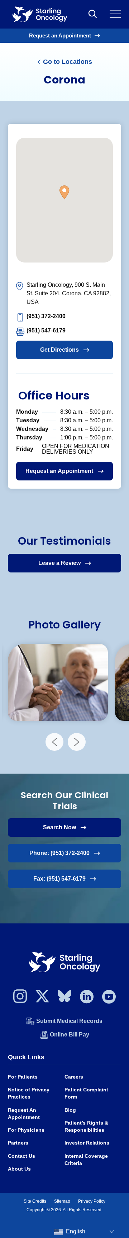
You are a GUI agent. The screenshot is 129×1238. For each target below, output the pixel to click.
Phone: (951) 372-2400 (59, 853)
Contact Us (21, 1156)
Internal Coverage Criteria (86, 1159)
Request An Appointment (24, 1113)
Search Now (59, 827)
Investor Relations (86, 1143)
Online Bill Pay (69, 1034)
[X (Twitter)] (42, 998)
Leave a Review (59, 563)
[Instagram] (20, 998)
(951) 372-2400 (46, 316)
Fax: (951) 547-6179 (59, 879)
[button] (64, 192)
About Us (19, 1169)
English (74, 1231)
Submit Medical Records (69, 1021)
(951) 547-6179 (46, 330)
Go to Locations (66, 61)
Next (77, 742)
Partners (18, 1143)
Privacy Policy (91, 1201)
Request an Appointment (60, 35)
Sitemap (62, 1201)
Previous (54, 742)
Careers (73, 1077)
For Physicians (26, 1130)
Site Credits (35, 1201)
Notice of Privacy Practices (28, 1093)
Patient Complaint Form (86, 1093)
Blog (70, 1110)
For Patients (23, 1077)
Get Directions (59, 350)
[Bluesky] (64, 998)
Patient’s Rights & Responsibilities (86, 1126)
